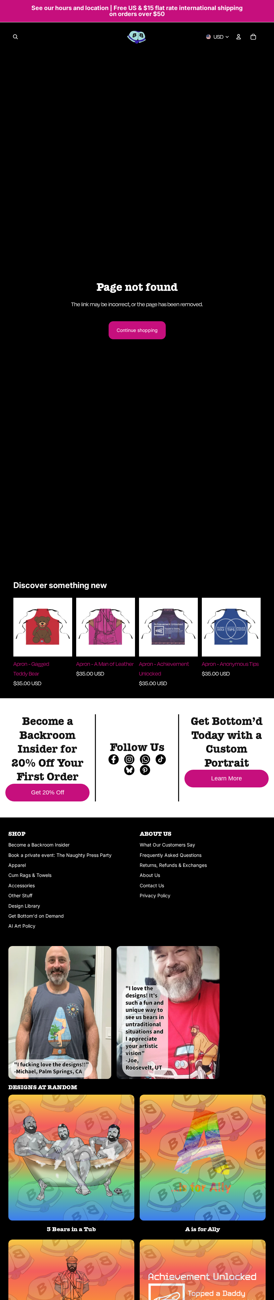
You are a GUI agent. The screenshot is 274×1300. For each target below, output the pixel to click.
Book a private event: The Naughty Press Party (60, 855)
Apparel (17, 865)
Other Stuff (20, 895)
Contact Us (152, 885)
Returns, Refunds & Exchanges (173, 865)
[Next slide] (64, 627)
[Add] (62, 646)
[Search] (15, 36)
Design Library (24, 906)
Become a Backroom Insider (39, 845)
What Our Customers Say (167, 845)
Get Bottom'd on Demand (36, 916)
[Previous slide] (20, 627)
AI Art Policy (21, 926)
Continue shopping (137, 330)
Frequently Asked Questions (170, 855)
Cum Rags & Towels (29, 875)
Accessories (21, 885)
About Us (150, 875)
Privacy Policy (155, 895)
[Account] (238, 36)
